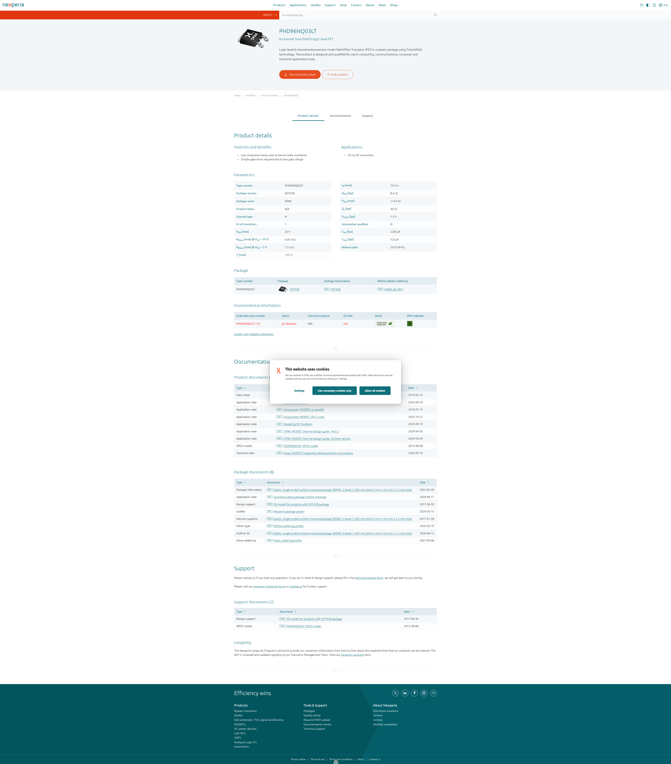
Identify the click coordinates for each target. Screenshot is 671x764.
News (382, 5)
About (370, 5)
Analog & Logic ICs (245, 742)
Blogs (394, 5)
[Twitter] (395, 693)
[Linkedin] (405, 693)
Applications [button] (298, 5)
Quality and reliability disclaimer (254, 334)
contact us (296, 586)
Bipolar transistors (245, 710)
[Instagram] (424, 693)
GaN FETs (240, 733)
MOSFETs (240, 724)
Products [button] (279, 5)
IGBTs (237, 737)
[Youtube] (433, 693)
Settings (299, 390)
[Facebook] (414, 693)
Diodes (238, 715)
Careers (356, 5)
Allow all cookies (375, 390)
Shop (343, 5)
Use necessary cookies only (334, 390)
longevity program (352, 654)
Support (330, 5)
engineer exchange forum (270, 586)
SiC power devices (245, 728)
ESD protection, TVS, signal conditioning (258, 719)
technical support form (369, 577)
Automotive (241, 746)
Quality (315, 5)
